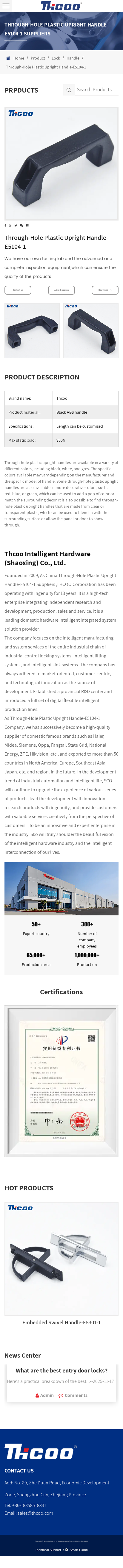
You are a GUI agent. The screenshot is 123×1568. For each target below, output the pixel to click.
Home (18, 58)
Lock (56, 58)
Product (38, 58)
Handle (73, 58)
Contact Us (18, 290)
